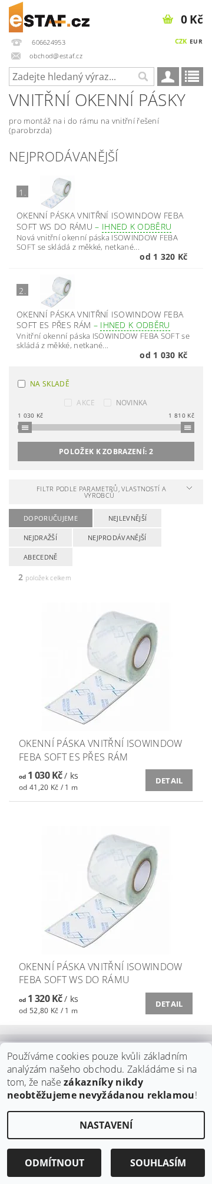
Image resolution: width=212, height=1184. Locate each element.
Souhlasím (158, 1162)
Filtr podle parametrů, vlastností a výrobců (101, 492)
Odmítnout (54, 1162)
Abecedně (41, 557)
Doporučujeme (51, 518)
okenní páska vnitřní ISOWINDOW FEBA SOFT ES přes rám (99, 320)
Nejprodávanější (117, 537)
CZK (181, 41)
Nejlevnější (127, 518)
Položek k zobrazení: (106, 452)
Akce (86, 403)
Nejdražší (40, 537)
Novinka (132, 403)
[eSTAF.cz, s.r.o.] (49, 15)
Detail (169, 780)
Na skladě (49, 384)
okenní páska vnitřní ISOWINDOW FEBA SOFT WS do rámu (99, 221)
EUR (196, 41)
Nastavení (106, 1125)
